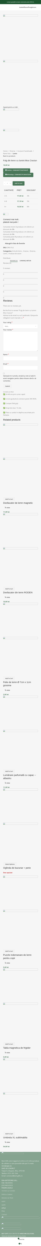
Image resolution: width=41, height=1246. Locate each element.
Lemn (15, 153)
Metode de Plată (7, 1198)
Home (5, 151)
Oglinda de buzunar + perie (17, 868)
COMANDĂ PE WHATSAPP (22, 174)
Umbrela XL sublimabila (15, 1137)
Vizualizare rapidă (5, 494)
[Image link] (13, 1156)
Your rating (8, 322)
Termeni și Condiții (8, 1191)
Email (6, 364)
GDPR (3, 1205)
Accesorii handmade (25, 151)
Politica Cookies (7, 1194)
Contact (4, 1214)
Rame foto (7, 153)
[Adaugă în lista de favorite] (11, 494)
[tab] (14, 261)
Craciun (25, 251)
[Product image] (20, 475)
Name (6, 354)
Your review (8, 330)
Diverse (13, 151)
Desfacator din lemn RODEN (17, 592)
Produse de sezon (15, 253)
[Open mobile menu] (2, 7)
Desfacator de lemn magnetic (18, 503)
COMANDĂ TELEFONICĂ (20, 170)
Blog (3, 1211)
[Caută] (38, 7)
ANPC (3, 1201)
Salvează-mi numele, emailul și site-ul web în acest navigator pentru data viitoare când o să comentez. (19, 378)
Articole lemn (17, 251)
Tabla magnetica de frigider (16, 1048)
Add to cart (18, 183)
